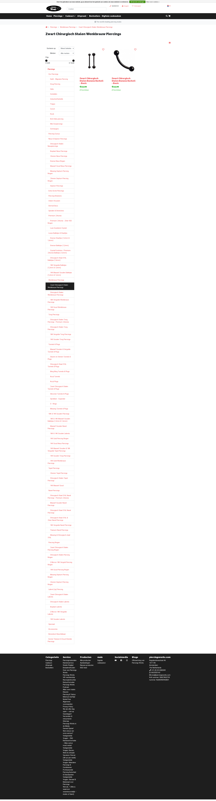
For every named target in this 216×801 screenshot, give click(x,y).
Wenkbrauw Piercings (68, 27)
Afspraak (81, 16)
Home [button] (49, 16)
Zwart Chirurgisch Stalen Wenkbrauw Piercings (95, 27)
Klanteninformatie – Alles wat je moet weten (69, 743)
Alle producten (85, 660)
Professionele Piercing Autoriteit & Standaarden (69, 772)
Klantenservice (68, 663)
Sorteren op (51, 48)
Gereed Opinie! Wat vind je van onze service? (68, 731)
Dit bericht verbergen (137, 2)
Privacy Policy (68, 707)
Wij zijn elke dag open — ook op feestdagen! (68, 711)
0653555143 (115, 6)
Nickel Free (67, 699)
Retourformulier (69, 682)
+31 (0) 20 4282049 (158, 670)
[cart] (169, 16)
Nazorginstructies (69, 680)
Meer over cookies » (152, 2)
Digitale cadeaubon (111, 16)
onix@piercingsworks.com (160, 675)
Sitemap (66, 721)
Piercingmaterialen (69, 660)
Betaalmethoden (69, 668)
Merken (53, 53)
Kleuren (65, 692)
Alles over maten (69, 690)
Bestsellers (94, 16)
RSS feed (83, 668)
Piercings (58, 16)
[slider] (46, 61)
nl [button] (169, 6)
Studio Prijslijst (68, 665)
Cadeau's (69, 16)
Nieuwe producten (86, 665)
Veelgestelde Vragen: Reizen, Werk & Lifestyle (69, 750)
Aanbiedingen (85, 663)
